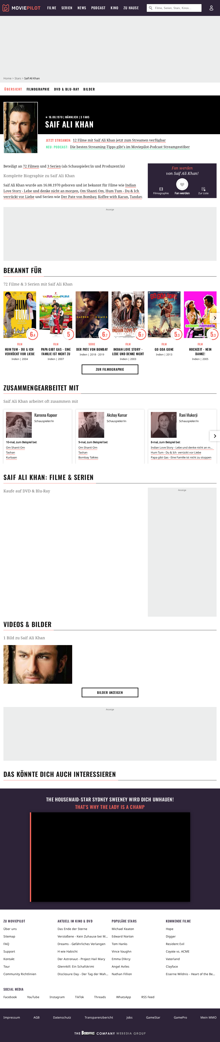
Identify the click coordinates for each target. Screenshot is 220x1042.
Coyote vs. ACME (177, 951)
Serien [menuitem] (66, 7)
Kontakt (8, 959)
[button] (161, 191)
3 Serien (54, 166)
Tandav (136, 196)
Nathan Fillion (122, 974)
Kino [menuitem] (114, 7)
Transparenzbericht (99, 1017)
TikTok (79, 997)
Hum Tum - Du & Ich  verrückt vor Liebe (20, 351)
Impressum (11, 1017)
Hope (169, 929)
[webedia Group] (110, 1034)
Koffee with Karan (113, 196)
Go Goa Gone (164, 349)
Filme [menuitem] (51, 7)
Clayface (172, 966)
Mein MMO (208, 1017)
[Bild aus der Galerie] (37, 665)
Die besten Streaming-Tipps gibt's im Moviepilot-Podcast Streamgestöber (130, 146)
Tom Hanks (119, 944)
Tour (6, 966)
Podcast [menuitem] (98, 7)
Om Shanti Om (92, 191)
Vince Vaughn (121, 951)
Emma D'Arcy (121, 959)
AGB (37, 1017)
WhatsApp (123, 997)
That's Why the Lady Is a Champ (110, 807)
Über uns (10, 929)
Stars (18, 78)
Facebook (10, 997)
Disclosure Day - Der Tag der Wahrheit (83, 974)
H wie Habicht (68, 951)
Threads (100, 997)
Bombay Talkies (88, 457)
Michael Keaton (123, 929)
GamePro (180, 1017)
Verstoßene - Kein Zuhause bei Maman (83, 936)
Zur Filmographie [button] (110, 369)
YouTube (33, 997)
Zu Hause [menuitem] (131, 7)
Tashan (10, 452)
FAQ (6, 944)
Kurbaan (11, 457)
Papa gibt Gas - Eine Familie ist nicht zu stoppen (56, 351)
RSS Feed (147, 997)
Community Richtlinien (19, 974)
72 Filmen (31, 166)
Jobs (130, 1017)
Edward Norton (123, 936)
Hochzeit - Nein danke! (200, 351)
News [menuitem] (82, 7)
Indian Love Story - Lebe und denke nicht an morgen (128, 351)
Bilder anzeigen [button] (110, 692)
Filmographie (38, 89)
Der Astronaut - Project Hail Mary (81, 959)
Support (9, 951)
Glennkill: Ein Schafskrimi (76, 966)
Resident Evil (175, 944)
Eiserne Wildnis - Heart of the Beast (191, 974)
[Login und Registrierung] (211, 8)
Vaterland (173, 959)
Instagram (57, 997)
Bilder (89, 89)
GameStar (153, 1017)
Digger (171, 936)
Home (7, 78)
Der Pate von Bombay (78, 196)
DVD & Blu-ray (66, 89)
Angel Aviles (120, 966)
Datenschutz (62, 1017)
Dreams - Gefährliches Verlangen (81, 944)
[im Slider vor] (215, 318)
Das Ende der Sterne (72, 929)
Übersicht (13, 89)
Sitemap (9, 936)
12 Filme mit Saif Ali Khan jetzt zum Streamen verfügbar (119, 140)
